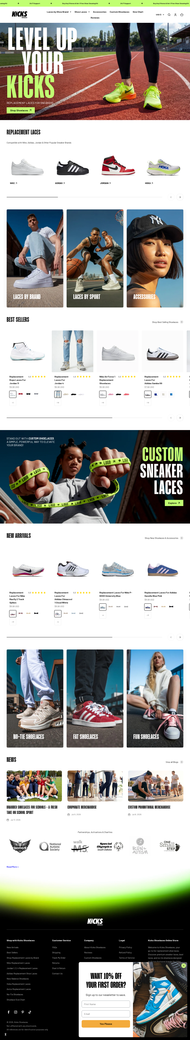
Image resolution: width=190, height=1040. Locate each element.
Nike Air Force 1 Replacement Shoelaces (107, 380)
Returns (56, 963)
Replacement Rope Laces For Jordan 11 (17, 380)
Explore (172, 502)
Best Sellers (12, 952)
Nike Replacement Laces (18, 963)
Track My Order (59, 957)
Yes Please (106, 1023)
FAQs (54, 947)
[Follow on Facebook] (8, 1012)
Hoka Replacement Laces (18, 984)
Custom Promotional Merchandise (149, 807)
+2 (13, 402)
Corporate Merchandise (82, 807)
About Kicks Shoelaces (95, 947)
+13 (13, 622)
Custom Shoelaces (119, 11)
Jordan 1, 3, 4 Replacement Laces (22, 968)
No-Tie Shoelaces (15, 994)
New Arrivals (12, 947)
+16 (58, 402)
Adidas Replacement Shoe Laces (22, 973)
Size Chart (138, 11)
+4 (58, 622)
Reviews (95, 17)
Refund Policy (125, 952)
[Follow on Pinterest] (23, 1012)
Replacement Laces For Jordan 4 (61, 380)
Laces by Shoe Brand (57, 11)
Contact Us (57, 973)
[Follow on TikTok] (30, 1012)
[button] (5, 1034)
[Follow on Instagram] (16, 1012)
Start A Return (58, 968)
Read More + (13, 866)
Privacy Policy (125, 947)
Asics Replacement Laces (19, 989)
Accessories (99, 11)
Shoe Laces (81, 11)
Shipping (56, 952)
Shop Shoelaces (19, 110)
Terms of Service (127, 957)
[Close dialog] (183, 965)
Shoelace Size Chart (16, 999)
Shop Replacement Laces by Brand (23, 957)
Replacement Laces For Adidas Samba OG (153, 380)
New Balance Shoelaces (18, 978)
